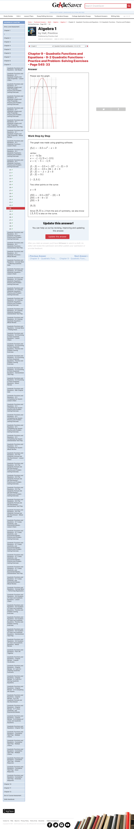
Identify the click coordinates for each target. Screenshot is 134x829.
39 (10, 226)
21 (10, 173)
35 (10, 214)
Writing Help (115, 16)
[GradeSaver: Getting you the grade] (67, 5)
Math (49, 22)
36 (10, 217)
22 (10, 176)
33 (10, 208)
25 (10, 184)
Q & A (18, 16)
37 (10, 220)
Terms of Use (33, 821)
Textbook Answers (100, 16)
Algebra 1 (63, 22)
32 (10, 205)
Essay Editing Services (45, 16)
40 (10, 229)
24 (10, 181)
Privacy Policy (25, 821)
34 (10, 211)
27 (10, 190)
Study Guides (8, 16)
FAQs (11, 821)
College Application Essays (81, 16)
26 (10, 187)
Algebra (55, 22)
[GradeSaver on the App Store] (9, 811)
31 (10, 202)
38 (10, 223)
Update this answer (57, 236)
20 (10, 170)
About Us (17, 821)
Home (30, 22)
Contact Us (6, 821)
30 (10, 199)
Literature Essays (62, 16)
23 (10, 178)
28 (10, 193)
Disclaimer (41, 821)
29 (10, 196)
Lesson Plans (28, 16)
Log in (127, 16)
